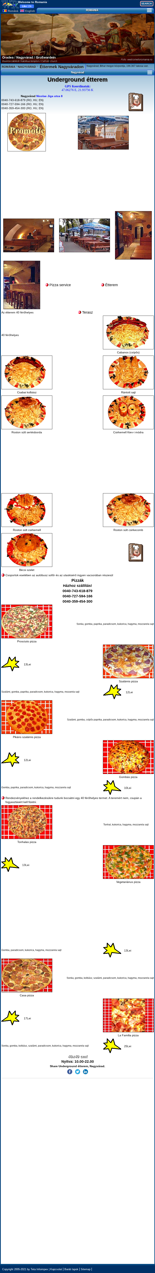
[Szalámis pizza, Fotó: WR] (128, 661)
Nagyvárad (77, 72)
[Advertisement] (77, 181)
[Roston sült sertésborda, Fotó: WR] (26, 412)
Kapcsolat (56, 1269)
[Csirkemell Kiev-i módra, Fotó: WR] (128, 412)
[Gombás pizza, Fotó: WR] (128, 757)
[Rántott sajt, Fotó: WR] (128, 372)
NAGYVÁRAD (27, 66)
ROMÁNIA (8, 66)
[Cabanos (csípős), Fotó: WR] (128, 332)
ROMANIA (92, 10)
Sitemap (85, 1269)
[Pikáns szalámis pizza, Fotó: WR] (26, 717)
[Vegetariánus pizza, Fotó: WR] (128, 862)
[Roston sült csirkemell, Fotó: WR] (26, 510)
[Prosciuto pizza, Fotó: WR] (26, 621)
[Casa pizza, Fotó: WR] (26, 975)
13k (26, 6)
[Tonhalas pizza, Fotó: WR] (26, 822)
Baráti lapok (71, 1269)
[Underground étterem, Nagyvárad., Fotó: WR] (103, 133)
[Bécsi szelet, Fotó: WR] (26, 550)
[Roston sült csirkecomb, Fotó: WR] (128, 510)
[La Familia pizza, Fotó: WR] (128, 1015)
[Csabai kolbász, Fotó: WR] (26, 372)
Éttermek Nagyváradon (61, 67)
